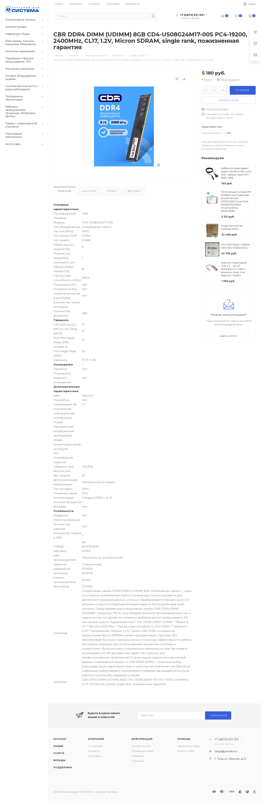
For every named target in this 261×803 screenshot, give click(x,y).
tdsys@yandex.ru (225, 751)
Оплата (112, 191)
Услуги (58, 753)
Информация (142, 738)
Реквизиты (138, 756)
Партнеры (94, 756)
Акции (58, 746)
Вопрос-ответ (186, 751)
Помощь (184, 738)
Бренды (59, 760)
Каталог (60, 738)
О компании (95, 746)
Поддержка (62, 767)
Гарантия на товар (188, 746)
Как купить (89, 191)
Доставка (134, 191)
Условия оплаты (141, 746)
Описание (64, 191)
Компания (96, 738)
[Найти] (153, 16)
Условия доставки (142, 751)
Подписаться (218, 715)
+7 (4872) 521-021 (192, 15)
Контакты (94, 751)
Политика (137, 760)
